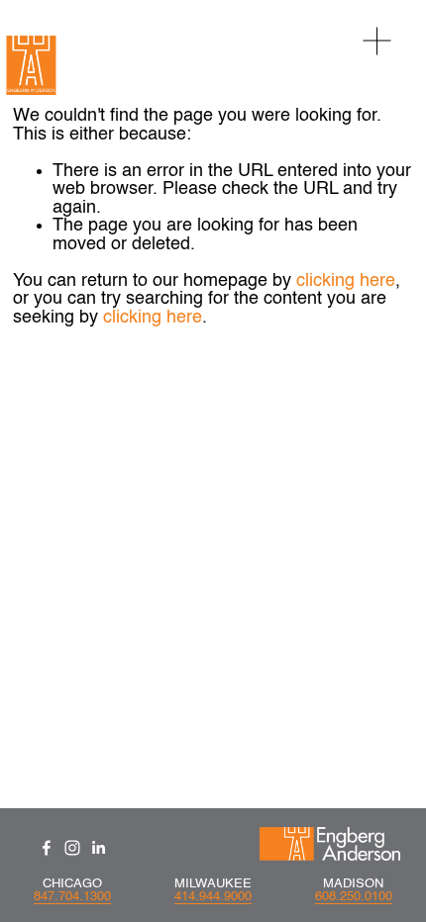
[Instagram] (72, 848)
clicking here (345, 281)
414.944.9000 (213, 896)
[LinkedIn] (98, 848)
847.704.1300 (72, 896)
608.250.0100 (353, 896)
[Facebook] (46, 848)
